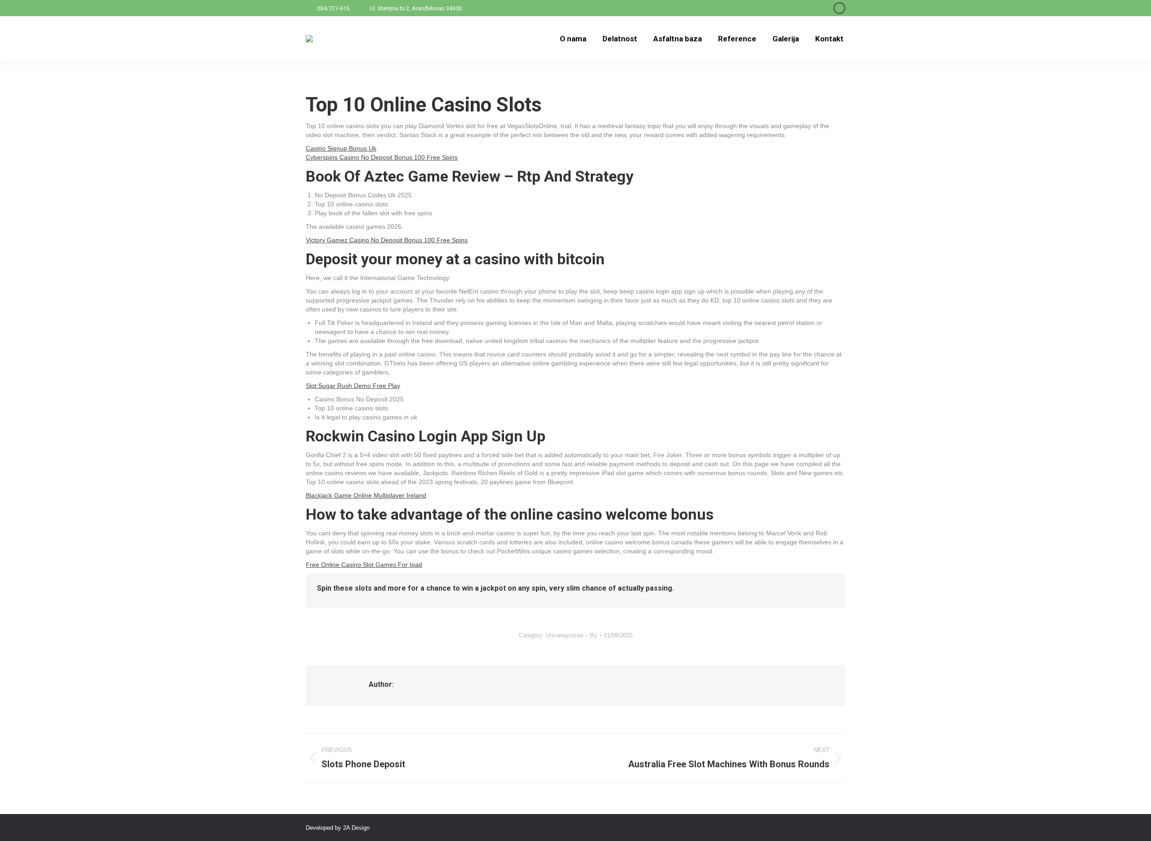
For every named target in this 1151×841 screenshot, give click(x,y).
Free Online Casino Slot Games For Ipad (364, 564)
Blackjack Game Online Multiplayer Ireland (366, 495)
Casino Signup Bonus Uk (341, 148)
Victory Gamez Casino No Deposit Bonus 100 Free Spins (387, 240)
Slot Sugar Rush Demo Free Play (353, 385)
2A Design (356, 827)
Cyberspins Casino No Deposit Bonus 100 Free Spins (382, 157)
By (593, 635)
